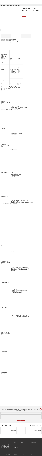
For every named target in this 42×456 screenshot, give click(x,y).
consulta (24, 16)
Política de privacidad (33, 454)
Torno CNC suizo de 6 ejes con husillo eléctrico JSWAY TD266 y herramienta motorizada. (12, 436)
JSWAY (1, 5)
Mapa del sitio (29, 454)
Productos (40, 425)
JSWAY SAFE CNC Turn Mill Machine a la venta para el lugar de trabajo (11, 5)
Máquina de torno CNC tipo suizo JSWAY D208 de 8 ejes (29, 435)
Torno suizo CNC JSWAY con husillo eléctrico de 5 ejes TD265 (20, 436)
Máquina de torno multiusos (32, 425)
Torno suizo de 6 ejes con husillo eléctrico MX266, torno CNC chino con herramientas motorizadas (37, 436)
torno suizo (37, 425)
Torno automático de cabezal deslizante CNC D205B (4, 435)
